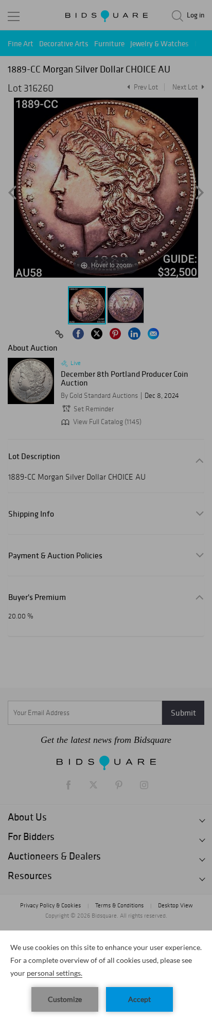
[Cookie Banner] (106, 976)
